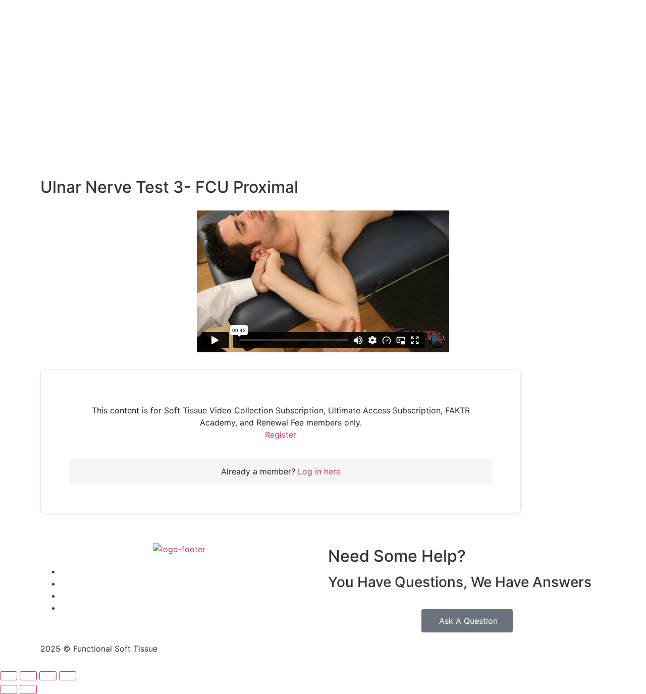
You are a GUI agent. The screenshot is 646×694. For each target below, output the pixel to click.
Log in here (319, 471)
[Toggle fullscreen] (28, 675)
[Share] (48, 675)
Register (280, 435)
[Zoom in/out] (8, 675)
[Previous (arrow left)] (8, 689)
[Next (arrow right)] (28, 689)
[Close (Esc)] (67, 675)
